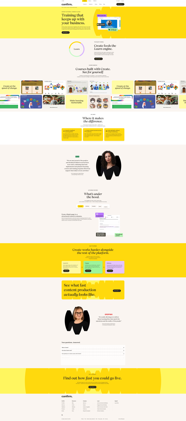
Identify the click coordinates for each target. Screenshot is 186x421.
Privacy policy (100, 418)
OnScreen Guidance (100, 410)
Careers (84, 404)
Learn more (66, 270)
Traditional (94, 0)
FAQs (96, 418)
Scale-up (89, 0)
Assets (100, 206)
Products (84, 4)
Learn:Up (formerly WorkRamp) (102, 403)
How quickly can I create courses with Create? (71, 353)
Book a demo (120, 4)
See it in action (97, 58)
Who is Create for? (66, 356)
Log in (123, 0)
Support (118, 0)
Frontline (84, 0)
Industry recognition (86, 406)
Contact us (85, 408)
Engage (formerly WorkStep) (102, 404)
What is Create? (65, 347)
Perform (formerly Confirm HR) (102, 406)
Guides (73, 408)
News (73, 410)
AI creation (80, 206)
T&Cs (85, 418)
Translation (94, 206)
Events (73, 404)
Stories (96, 4)
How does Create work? (67, 350)
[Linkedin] (62, 414)
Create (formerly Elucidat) (101, 408)
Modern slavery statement (91, 418)
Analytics (105, 206)
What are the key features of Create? (69, 360)
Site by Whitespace (121, 418)
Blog (104, 4)
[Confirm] (67, 4)
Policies (82, 418)
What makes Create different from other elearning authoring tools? (76, 363)
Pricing (100, 4)
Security (106, 418)
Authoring (87, 206)
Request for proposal (86, 410)
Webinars (73, 406)
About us (84, 403)
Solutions (90, 4)
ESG (103, 418)
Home (62, 7)
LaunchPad (117, 403)
